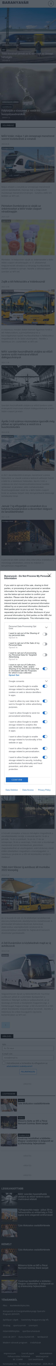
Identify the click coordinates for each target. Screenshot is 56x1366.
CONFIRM (17, 780)
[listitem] (28, 627)
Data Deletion (12, 790)
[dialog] (28, 683)
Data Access (28, 790)
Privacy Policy (44, 790)
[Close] (50, 576)
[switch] (45, 634)
